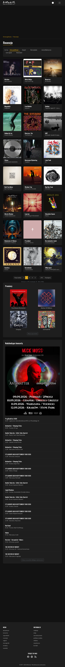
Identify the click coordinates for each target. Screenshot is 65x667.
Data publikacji (14, 50)
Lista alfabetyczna (46, 50)
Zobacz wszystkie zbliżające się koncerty (32, 560)
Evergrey (18, 329)
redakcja (36, 630)
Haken (7, 533)
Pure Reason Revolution (18, 308)
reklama (36, 640)
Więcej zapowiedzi (32, 333)
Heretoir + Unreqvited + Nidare (14, 540)
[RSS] (35, 657)
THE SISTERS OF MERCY (12, 547)
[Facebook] (28, 657)
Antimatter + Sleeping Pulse (13, 426)
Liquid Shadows (9, 490)
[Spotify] (32, 657)
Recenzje (16, 37)
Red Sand (7, 525)
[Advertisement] (32, 20)
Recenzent (19, 52)
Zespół (24, 50)
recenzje (5, 638)
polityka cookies (38, 638)
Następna (48, 277)
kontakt (36, 645)
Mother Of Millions (46, 308)
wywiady (5, 648)
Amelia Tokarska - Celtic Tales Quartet (16, 433)
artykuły (5, 645)
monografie (6, 643)
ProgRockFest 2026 (11, 419)
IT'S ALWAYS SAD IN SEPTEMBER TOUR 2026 (18, 454)
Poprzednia (17, 277)
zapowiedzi (6, 635)
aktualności (6, 630)
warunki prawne (38, 635)
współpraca (37, 643)
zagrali (5, 640)
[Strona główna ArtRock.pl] (9, 3)
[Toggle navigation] (59, 3)
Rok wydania (33, 50)
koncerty (5, 633)
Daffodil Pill (46, 329)
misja (35, 633)
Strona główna (7, 37)
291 (42, 277)
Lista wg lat (9, 52)
